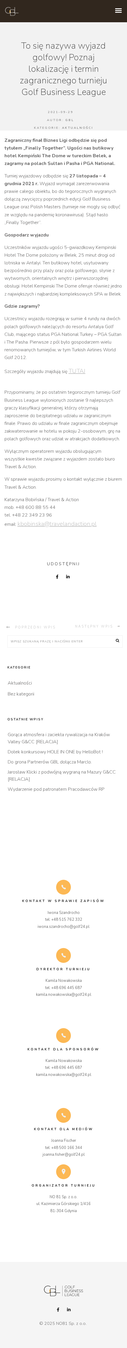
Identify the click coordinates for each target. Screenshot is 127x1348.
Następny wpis (94, 626)
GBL (69, 120)
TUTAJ (77, 371)
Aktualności (77, 128)
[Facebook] (58, 1310)
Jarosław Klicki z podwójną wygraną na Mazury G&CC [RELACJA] (62, 775)
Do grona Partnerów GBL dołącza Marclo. (50, 762)
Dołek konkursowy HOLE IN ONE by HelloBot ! (55, 752)
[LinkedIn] (69, 1310)
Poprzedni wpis (35, 627)
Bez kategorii (21, 694)
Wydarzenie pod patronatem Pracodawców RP (56, 789)
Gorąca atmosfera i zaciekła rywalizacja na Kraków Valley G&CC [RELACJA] (59, 738)
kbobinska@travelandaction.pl (57, 524)
